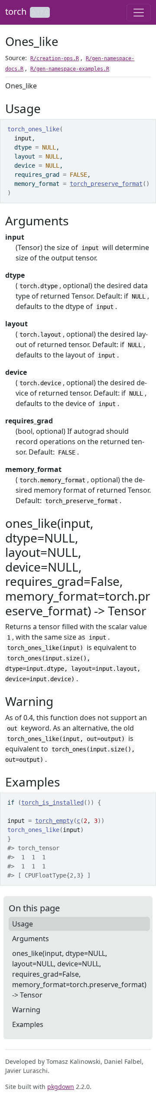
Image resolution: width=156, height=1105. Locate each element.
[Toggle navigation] (139, 12)
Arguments (30, 938)
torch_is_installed (52, 802)
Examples (27, 1024)
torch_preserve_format (106, 183)
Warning (26, 1009)
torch (15, 11)
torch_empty (54, 820)
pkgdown (60, 1086)
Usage (22, 924)
